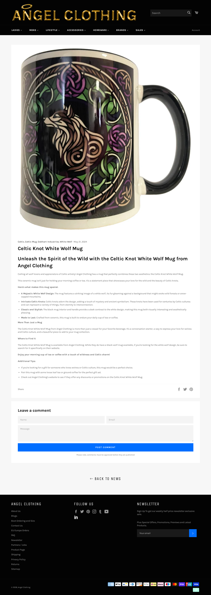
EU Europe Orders (20, 530)
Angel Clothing (24, 587)
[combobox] (171, 13)
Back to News (107, 478)
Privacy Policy (18, 559)
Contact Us (17, 525)
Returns (15, 564)
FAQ (13, 535)
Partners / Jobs (19, 545)
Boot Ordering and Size (23, 520)
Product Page (18, 549)
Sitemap (15, 569)
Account (196, 30)
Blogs (14, 516)
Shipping (15, 554)
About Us (15, 511)
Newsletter (16, 540)
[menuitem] (17, 30)
